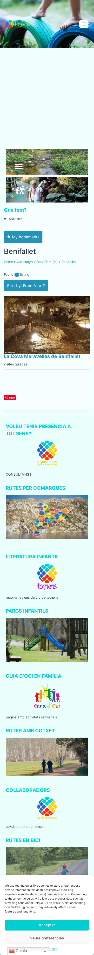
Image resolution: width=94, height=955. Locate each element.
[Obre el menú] (83, 24)
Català (21, 951)
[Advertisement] (47, 100)
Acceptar (47, 925)
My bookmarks (25, 236)
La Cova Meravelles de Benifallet (42, 356)
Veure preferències (47, 938)
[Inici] (5, 219)
